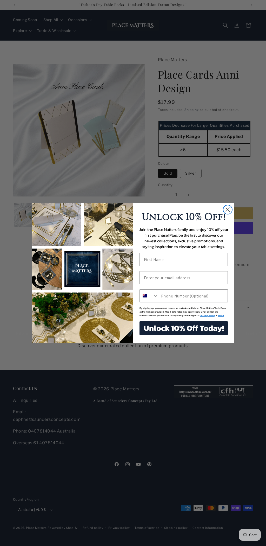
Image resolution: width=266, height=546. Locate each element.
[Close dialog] (227, 209)
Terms (221, 315)
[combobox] (149, 296)
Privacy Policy (207, 315)
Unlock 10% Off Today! (184, 328)
